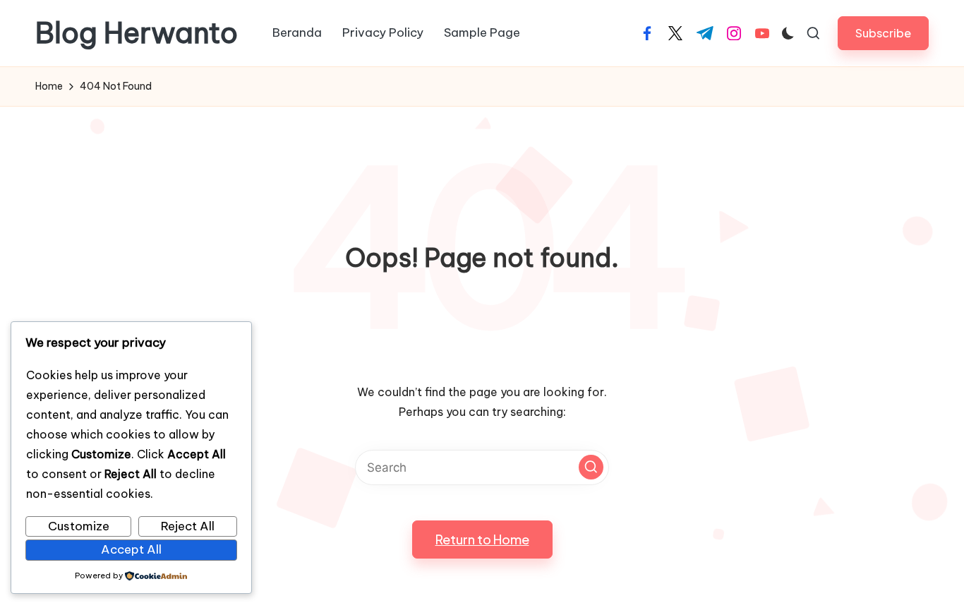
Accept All (131, 549)
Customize (78, 526)
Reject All (188, 526)
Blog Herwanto (136, 33)
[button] (883, 32)
